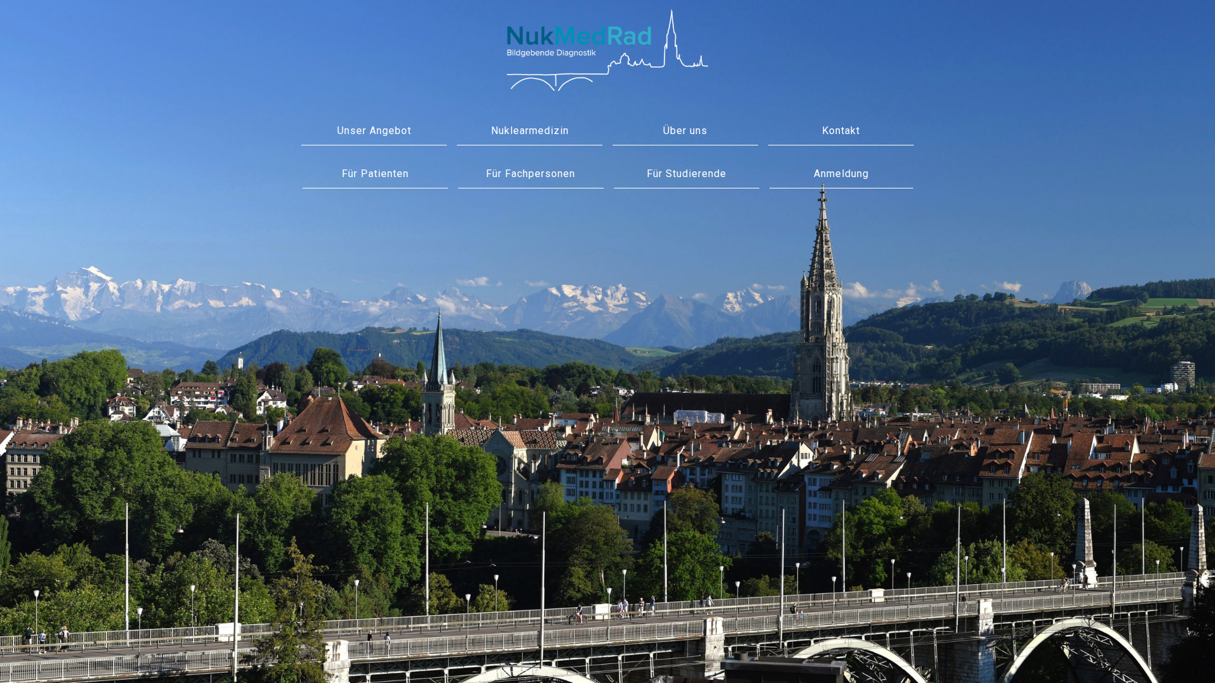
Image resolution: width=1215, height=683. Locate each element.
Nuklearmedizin (530, 131)
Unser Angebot (374, 131)
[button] (841, 174)
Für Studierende (686, 174)
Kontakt (841, 131)
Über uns (685, 131)
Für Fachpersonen (530, 174)
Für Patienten (375, 174)
